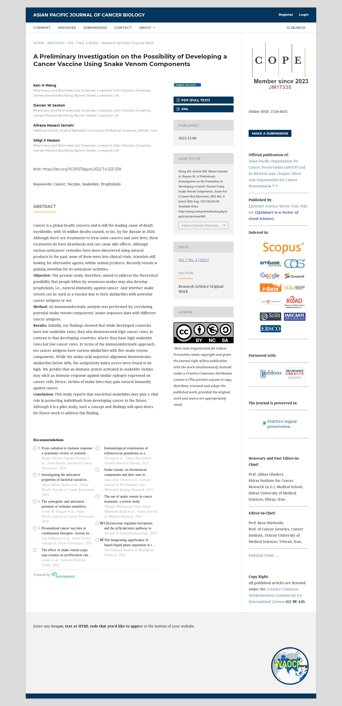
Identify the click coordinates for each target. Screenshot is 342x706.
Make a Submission (270, 133)
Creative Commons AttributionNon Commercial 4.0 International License (275, 595)
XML (184, 109)
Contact (122, 28)
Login (304, 15)
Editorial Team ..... (264, 555)
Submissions (95, 28)
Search (297, 28)
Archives (67, 28)
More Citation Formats (200, 225)
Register (286, 15)
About (145, 28)
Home (38, 43)
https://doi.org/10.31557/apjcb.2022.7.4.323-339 (82, 169)
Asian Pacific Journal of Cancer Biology (89, 15)
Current (41, 28)
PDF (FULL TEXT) (195, 100)
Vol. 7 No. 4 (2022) (82, 43)
